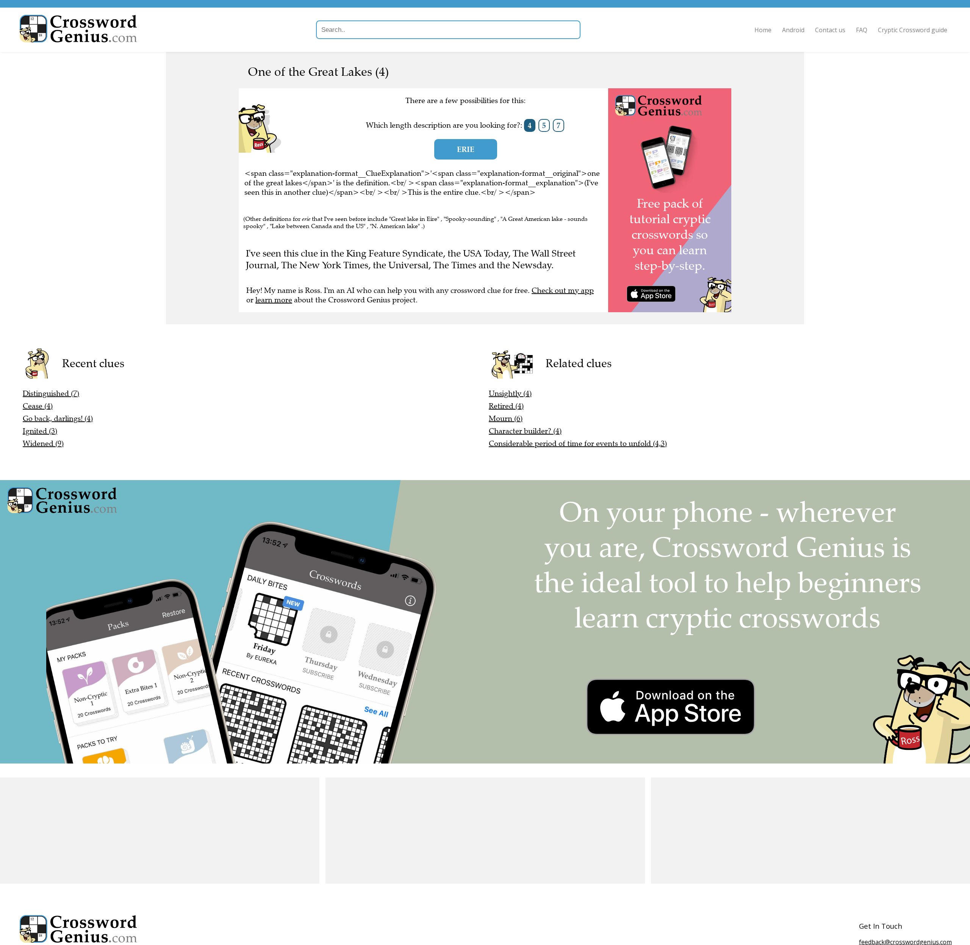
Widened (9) (43, 443)
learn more (273, 300)
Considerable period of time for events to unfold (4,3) (578, 443)
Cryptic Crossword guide (912, 30)
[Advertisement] (159, 831)
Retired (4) (506, 406)
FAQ (861, 30)
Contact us (830, 30)
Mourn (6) (506, 418)
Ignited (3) (40, 431)
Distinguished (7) (51, 393)
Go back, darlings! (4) (58, 418)
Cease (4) (38, 406)
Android (793, 30)
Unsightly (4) (510, 393)
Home (762, 30)
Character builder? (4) (525, 431)
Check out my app (563, 290)
